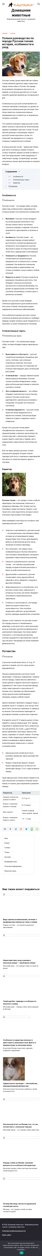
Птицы (6, 852)
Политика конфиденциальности (14, 1231)
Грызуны (7, 857)
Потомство (13, 186)
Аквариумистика (10, 862)
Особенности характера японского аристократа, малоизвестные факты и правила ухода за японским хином (19, 1042)
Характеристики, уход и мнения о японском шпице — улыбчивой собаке (19, 961)
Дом (6, 838)
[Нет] (39, 1248)
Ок (22, 1253)
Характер (16, 183)
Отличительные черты (21, 180)
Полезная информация (13, 866)
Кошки (6, 843)
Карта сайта (6, 1235)
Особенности (18, 177)
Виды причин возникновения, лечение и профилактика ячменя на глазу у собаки (20, 921)
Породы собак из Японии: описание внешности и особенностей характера (19, 1164)
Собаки (7, 848)
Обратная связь (10, 871)
